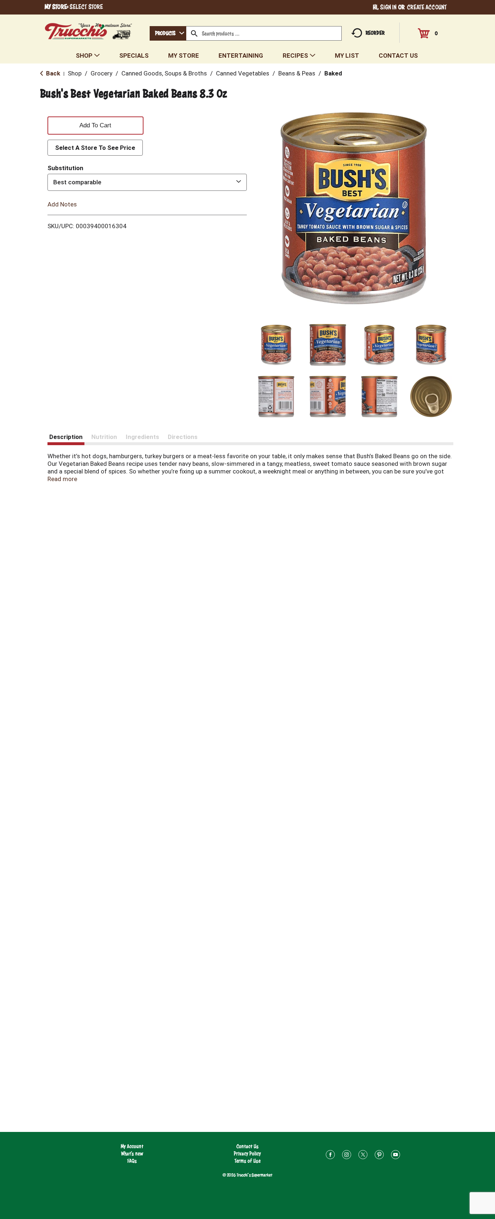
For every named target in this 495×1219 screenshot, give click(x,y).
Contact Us (247, 1146)
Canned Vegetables (242, 73)
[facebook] (330, 1156)
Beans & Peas (296, 73)
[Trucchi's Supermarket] (88, 29)
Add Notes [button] (62, 204)
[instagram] (346, 1156)
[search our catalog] (194, 33)
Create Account (427, 7)
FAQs (132, 1161)
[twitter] (362, 1156)
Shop (75, 73)
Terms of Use (247, 1161)
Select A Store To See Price (95, 147)
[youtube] (395, 1156)
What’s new (132, 1153)
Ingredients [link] (142, 436)
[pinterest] (379, 1156)
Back (52, 73)
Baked (333, 73)
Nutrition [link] (104, 436)
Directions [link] (182, 436)
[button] (276, 345)
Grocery (101, 73)
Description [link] (66, 436)
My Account (132, 1146)
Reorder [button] (375, 33)
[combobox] (168, 33)
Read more (62, 479)
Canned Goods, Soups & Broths (164, 73)
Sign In (388, 7)
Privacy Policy (247, 1153)
